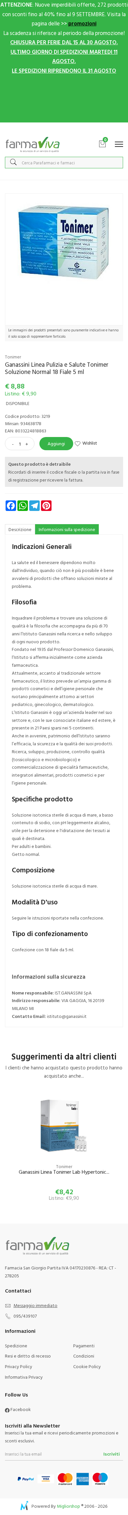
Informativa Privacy (24, 1376)
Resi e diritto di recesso (28, 1355)
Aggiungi (56, 443)
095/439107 (25, 1315)
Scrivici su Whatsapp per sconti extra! (64, 129)
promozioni (82, 23)
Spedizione (16, 1345)
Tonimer (13, 356)
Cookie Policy (87, 1366)
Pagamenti (84, 1345)
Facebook (20, 1409)
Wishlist (89, 442)
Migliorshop (68, 1505)
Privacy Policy (18, 1366)
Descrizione (20, 529)
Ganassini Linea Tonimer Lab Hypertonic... (64, 1172)
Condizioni (83, 1355)
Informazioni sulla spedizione (67, 529)
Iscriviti (111, 1453)
